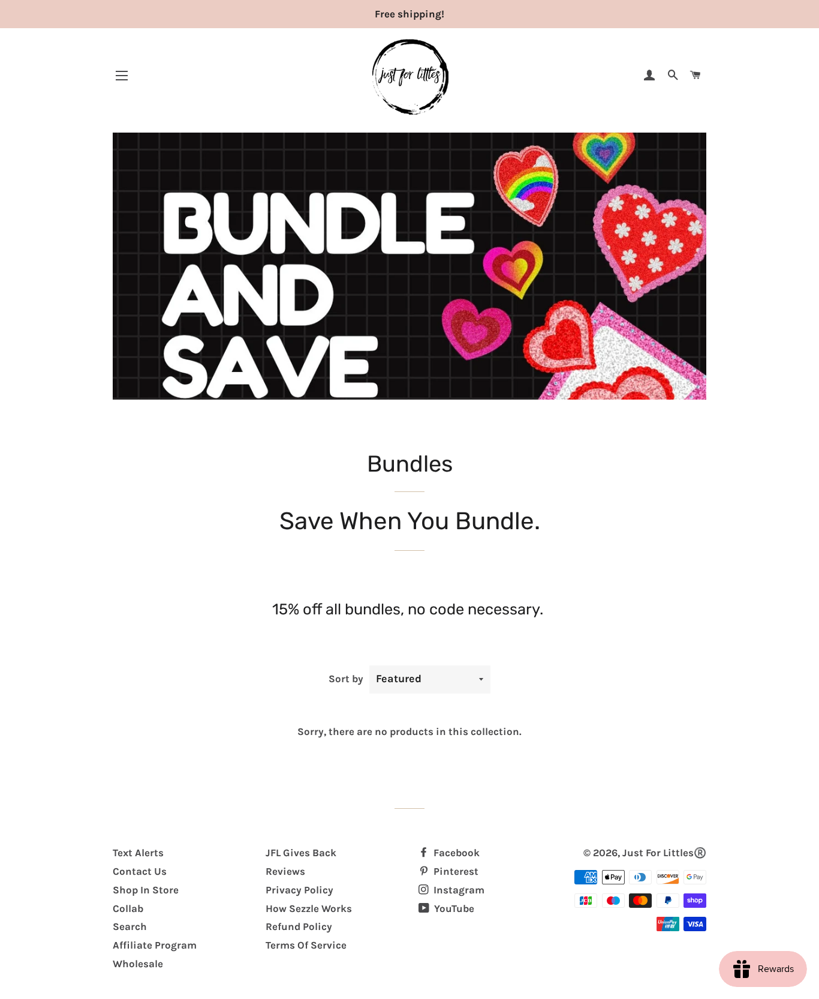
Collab (128, 908)
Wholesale (138, 964)
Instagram (457, 890)
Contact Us (140, 871)
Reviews (285, 871)
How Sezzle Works (309, 908)
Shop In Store (146, 890)
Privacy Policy (299, 890)
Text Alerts (138, 853)
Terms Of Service (306, 945)
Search (130, 926)
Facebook (455, 853)
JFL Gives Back (301, 853)
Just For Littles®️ (664, 853)
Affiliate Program (155, 945)
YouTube (453, 908)
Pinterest (454, 871)
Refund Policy (299, 926)
